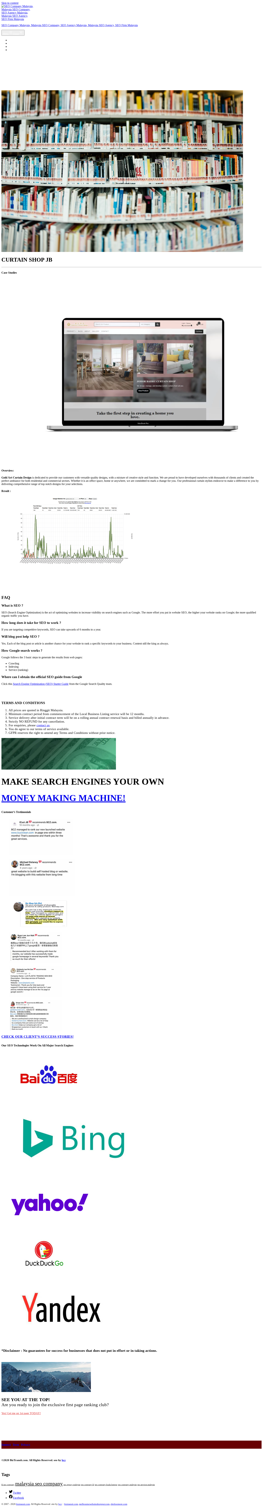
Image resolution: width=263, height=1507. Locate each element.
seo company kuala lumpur (106, 1485)
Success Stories (17, 43)
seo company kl (87, 1485)
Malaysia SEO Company (23, 40)
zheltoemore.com (119, 1504)
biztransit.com (23, 1504)
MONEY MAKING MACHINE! (63, 798)
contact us (43, 725)
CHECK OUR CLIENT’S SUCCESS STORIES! (37, 1037)
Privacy (25, 1444)
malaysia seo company (39, 1483)
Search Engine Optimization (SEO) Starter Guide (41, 683)
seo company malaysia (127, 1485)
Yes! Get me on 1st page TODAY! (21, 1413)
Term (16, 1444)
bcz (64, 1460)
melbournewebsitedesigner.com (94, 1504)
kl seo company (7, 1485)
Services (13, 49)
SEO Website (16, 46)
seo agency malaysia (72, 1485)
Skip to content (9, 2)
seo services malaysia (146, 1485)
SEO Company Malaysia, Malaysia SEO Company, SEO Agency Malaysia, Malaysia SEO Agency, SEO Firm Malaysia (69, 25)
